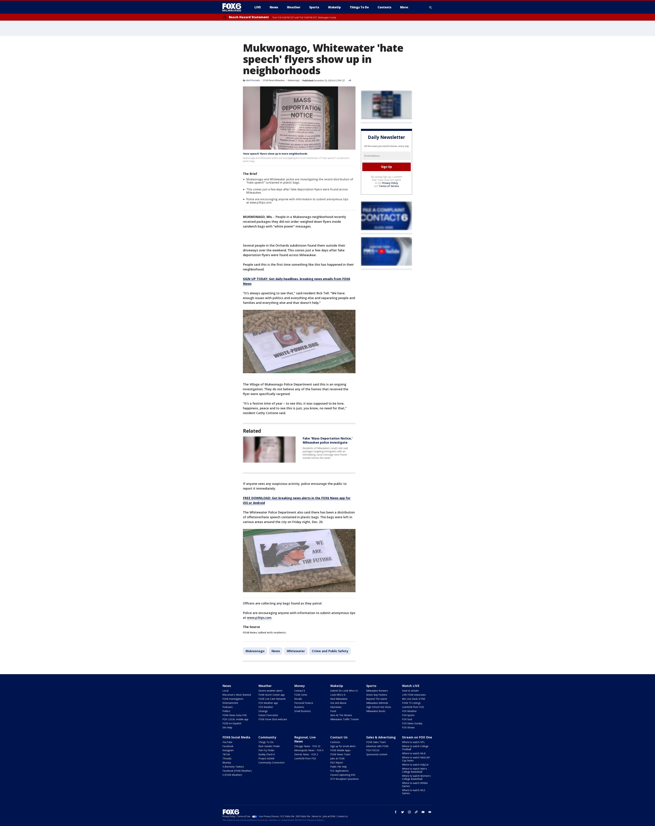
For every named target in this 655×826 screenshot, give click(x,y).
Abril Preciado (253, 80)
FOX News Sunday (412, 723)
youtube (423, 812)
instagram (409, 812)
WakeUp (336, 686)
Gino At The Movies (341, 715)
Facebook (227, 746)
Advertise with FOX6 (377, 746)
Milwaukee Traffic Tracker (344, 719)
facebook (395, 812)
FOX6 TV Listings (411, 702)
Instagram (228, 750)
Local (225, 690)
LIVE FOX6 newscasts (414, 694)
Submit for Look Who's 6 (344, 690)
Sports (371, 686)
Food (333, 711)
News (275, 651)
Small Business (302, 711)
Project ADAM (266, 758)
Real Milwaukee (338, 698)
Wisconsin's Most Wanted (236, 694)
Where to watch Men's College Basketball (414, 770)
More (404, 7)
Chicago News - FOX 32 (307, 746)
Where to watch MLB (414, 753)
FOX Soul (407, 719)
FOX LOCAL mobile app (235, 719)
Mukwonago (294, 80)
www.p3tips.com (259, 618)
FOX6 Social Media (236, 737)
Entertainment (230, 702)
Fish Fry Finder (266, 750)
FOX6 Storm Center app (271, 694)
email (430, 812)
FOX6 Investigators (232, 698)
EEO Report (336, 762)
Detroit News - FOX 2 (306, 754)
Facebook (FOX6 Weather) (237, 770)
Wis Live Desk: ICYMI (413, 698)
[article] (269, 449)
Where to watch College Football (415, 748)
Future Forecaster (268, 715)
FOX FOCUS (372, 750)
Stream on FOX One (417, 737)
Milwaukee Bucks (375, 711)
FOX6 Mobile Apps (340, 750)
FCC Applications (339, 770)
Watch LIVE (410, 686)
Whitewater (296, 651)
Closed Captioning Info (342, 774)
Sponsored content (376, 754)
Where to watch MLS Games (413, 792)
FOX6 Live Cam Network (272, 698)
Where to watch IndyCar (415, 764)
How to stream (410, 690)
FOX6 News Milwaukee (274, 80)
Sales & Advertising (381, 737)
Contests (335, 742)
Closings (263, 711)
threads (416, 812)
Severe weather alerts (270, 690)
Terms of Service (389, 186)
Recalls (298, 698)
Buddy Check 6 (266, 754)
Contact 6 (299, 690)
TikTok (226, 754)
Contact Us (338, 737)
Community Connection (271, 762)
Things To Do (266, 742)
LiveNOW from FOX (413, 707)
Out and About (338, 702)
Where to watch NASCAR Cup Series (416, 759)
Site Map (227, 727)
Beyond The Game (376, 698)
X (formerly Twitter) (233, 766)
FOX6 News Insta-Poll (234, 715)
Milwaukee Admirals (377, 702)
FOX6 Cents (300, 694)
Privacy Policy (390, 183)
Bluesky (226, 762)
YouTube (227, 742)
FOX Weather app (268, 702)
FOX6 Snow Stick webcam (272, 719)
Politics (226, 711)
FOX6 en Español (231, 723)
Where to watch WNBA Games (415, 784)
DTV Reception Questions (344, 778)
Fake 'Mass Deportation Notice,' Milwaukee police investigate (328, 440)
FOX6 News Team (340, 754)
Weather (265, 686)
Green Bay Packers (376, 694)
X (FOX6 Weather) (232, 774)
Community (267, 737)
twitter (402, 812)
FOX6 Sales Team (376, 742)
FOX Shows (408, 727)
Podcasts (227, 707)
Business (299, 707)
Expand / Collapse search (430, 7)
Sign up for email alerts (343, 746)
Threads (226, 758)
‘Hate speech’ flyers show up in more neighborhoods (275, 153)
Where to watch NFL (413, 742)
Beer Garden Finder (269, 746)
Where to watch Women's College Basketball (416, 777)
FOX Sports (408, 715)
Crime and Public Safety (330, 651)
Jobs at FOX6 (337, 758)
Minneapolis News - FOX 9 (308, 750)
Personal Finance (303, 702)
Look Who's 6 (337, 694)
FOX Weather (265, 707)
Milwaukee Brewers (377, 690)
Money (299, 686)
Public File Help (338, 766)
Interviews (335, 707)
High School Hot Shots (378, 707)
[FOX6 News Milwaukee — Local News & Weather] (233, 7)
